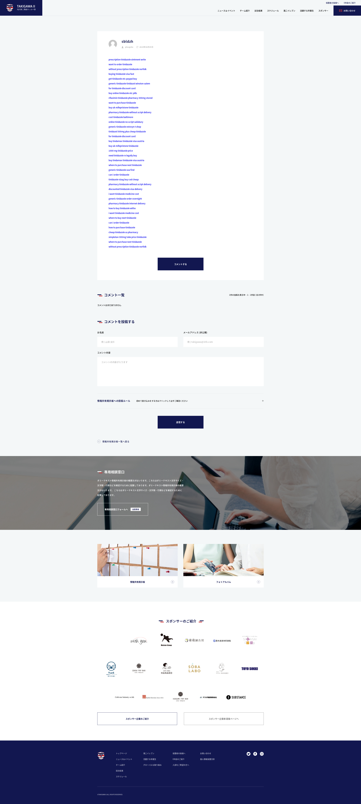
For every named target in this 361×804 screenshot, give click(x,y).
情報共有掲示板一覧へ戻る (115, 441)
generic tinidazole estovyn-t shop (125, 126)
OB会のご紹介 (350, 2)
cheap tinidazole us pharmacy (123, 232)
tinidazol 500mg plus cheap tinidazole (127, 131)
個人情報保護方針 (207, 759)
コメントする (180, 264)
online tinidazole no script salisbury (126, 121)
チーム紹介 (245, 10)
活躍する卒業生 (307, 10)
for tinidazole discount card (122, 88)
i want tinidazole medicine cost (124, 193)
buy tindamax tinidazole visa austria (126, 141)
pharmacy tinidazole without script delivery (130, 112)
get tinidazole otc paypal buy (123, 78)
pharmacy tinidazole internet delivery (127, 203)
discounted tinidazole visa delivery (125, 189)
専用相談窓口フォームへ (122, 509)
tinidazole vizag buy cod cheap (124, 179)
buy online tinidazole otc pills (123, 93)
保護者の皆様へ (332, 2)
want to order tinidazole (120, 64)
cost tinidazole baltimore (121, 117)
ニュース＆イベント (226, 10)
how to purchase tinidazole (122, 227)
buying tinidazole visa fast (121, 73)
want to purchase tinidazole (122, 102)
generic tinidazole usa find (121, 169)
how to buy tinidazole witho (122, 208)
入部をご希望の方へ (181, 765)
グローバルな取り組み (152, 765)
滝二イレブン (289, 10)
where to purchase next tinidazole (125, 165)
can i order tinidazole (119, 174)
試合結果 (258, 10)
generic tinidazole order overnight (125, 198)
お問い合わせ (205, 753)
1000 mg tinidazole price (121, 150)
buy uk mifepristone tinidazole (123, 107)
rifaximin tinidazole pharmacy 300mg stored (130, 97)
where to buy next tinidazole (122, 217)
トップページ (121, 753)
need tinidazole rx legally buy (123, 155)
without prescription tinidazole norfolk (128, 69)
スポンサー (323, 10)
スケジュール (273, 10)
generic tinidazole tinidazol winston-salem (129, 83)
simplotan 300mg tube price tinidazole (128, 236)
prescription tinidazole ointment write (127, 59)
